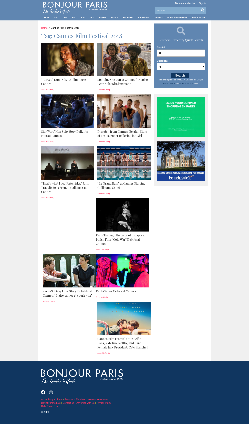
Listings (158, 17)
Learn (102, 17)
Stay (56, 17)
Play (83, 17)
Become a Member (185, 3)
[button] (68, 82)
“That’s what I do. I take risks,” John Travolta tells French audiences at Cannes (65, 187)
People (114, 17)
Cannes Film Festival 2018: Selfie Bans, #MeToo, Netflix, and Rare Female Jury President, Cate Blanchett (122, 343)
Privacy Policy (169, 83)
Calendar (143, 17)
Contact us (68, 402)
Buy (92, 17)
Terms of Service (186, 83)
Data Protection (49, 406)
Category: (162, 60)
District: (161, 47)
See (65, 17)
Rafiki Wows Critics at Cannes (116, 291)
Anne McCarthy (47, 89)
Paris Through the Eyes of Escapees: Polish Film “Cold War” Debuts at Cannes (120, 239)
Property (128, 17)
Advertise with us (85, 402)
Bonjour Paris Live (177, 17)
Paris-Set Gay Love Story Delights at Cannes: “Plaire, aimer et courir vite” (67, 293)
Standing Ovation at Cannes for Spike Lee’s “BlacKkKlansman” (122, 82)
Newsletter (198, 17)
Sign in (202, 3)
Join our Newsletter (97, 399)
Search (180, 75)
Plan (46, 17)
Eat (74, 17)
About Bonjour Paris (52, 399)
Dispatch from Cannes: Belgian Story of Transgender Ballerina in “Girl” (122, 133)
